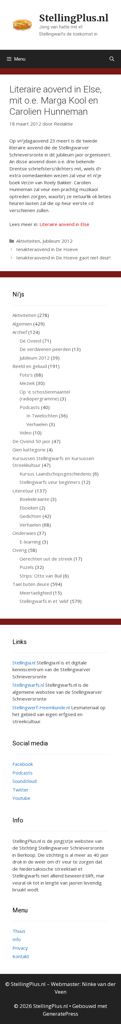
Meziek (27, 383)
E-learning (30, 542)
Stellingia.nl (23, 662)
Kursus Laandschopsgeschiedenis (56, 474)
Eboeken (29, 508)
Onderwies (24, 533)
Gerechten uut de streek (46, 559)
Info (16, 939)
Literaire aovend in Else (64, 224)
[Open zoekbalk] (112, 59)
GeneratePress (60, 1013)
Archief (19, 332)
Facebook (22, 764)
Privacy (20, 948)
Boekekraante (34, 499)
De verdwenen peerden (45, 349)
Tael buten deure (30, 584)
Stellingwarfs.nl (28, 685)
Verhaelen (37, 424)
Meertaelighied (36, 593)
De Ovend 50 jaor (31, 441)
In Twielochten (42, 415)
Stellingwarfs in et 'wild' (44, 601)
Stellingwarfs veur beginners (50, 482)
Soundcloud (24, 781)
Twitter (20, 790)
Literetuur (23, 491)
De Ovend (30, 341)
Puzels (27, 567)
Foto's (26, 375)
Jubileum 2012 (58, 241)
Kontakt (20, 956)
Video (26, 432)
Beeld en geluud (29, 366)
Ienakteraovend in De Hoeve (47, 249)
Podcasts (30, 407)
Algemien (22, 324)
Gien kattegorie (29, 449)
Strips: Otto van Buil (41, 576)
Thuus (18, 931)
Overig (19, 550)
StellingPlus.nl (74, 18)
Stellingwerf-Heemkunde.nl (41, 707)
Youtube (21, 798)
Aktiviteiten (28, 241)
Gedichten (30, 516)
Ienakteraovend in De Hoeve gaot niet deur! (63, 257)
